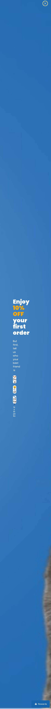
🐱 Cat (14, 389)
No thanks (14, 409)
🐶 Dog (14, 379)
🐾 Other (14, 400)
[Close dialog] (45, 3)
